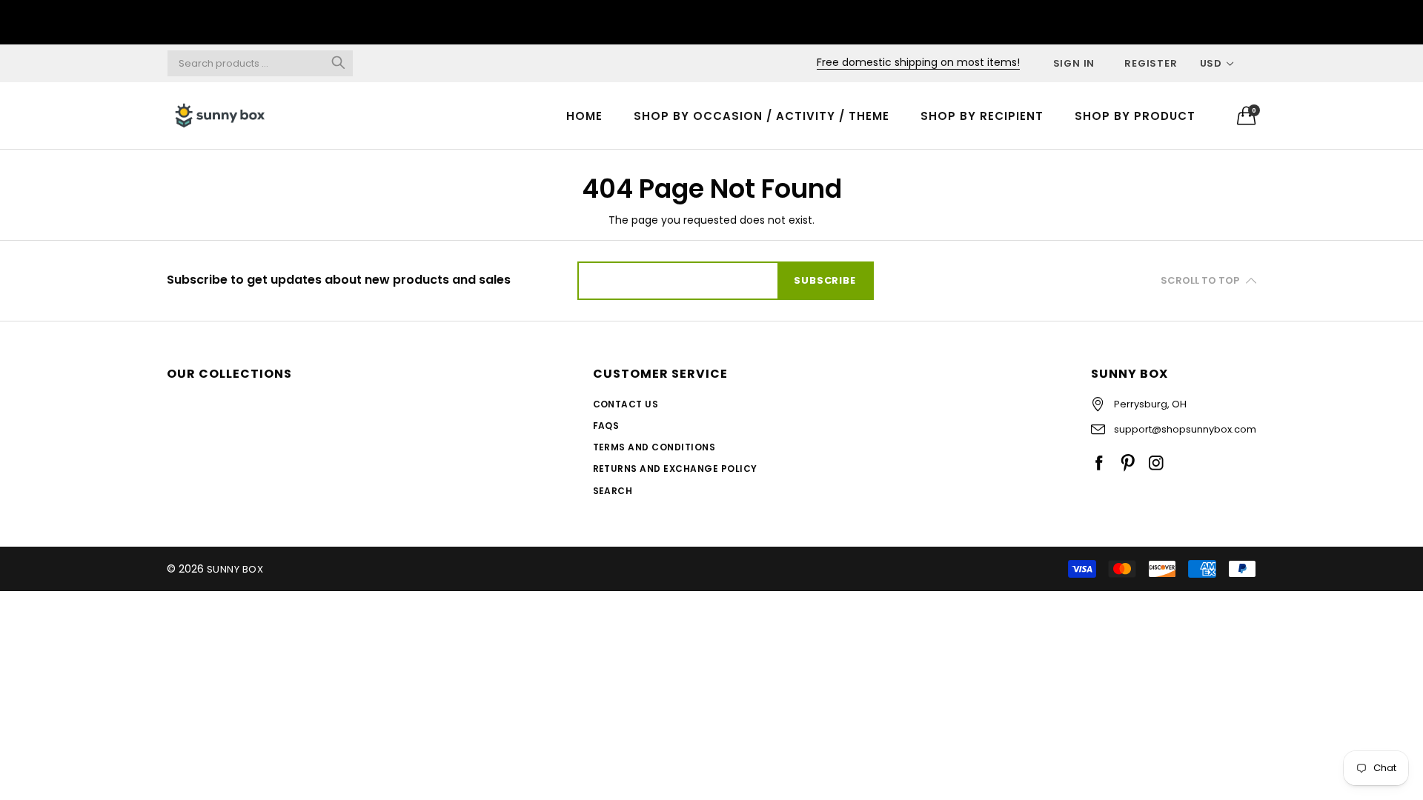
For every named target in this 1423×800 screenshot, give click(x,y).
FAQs (606, 425)
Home (584, 116)
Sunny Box (235, 569)
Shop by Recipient (982, 116)
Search (613, 490)
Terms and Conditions (654, 447)
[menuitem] (584, 115)
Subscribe (824, 280)
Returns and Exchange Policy (675, 468)
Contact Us (626, 404)
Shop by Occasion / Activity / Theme (761, 116)
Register (1150, 63)
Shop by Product (1135, 116)
